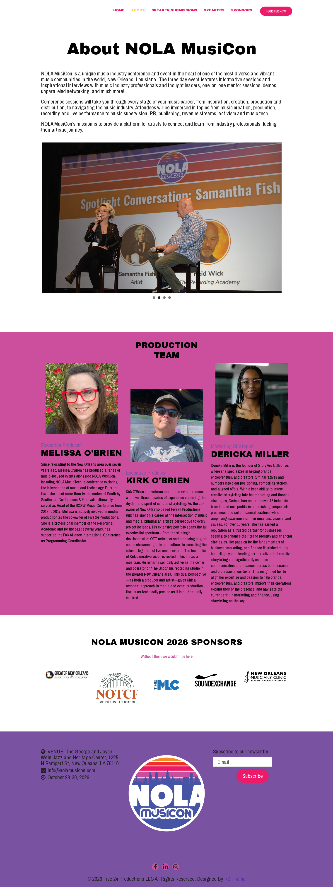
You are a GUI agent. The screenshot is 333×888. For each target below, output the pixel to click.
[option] (166, 685)
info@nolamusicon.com (71, 770)
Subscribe (252, 775)
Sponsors (241, 10)
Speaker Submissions (174, 10)
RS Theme (235, 878)
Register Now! (276, 11)
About (138, 10)
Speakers (214, 10)
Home (119, 10)
